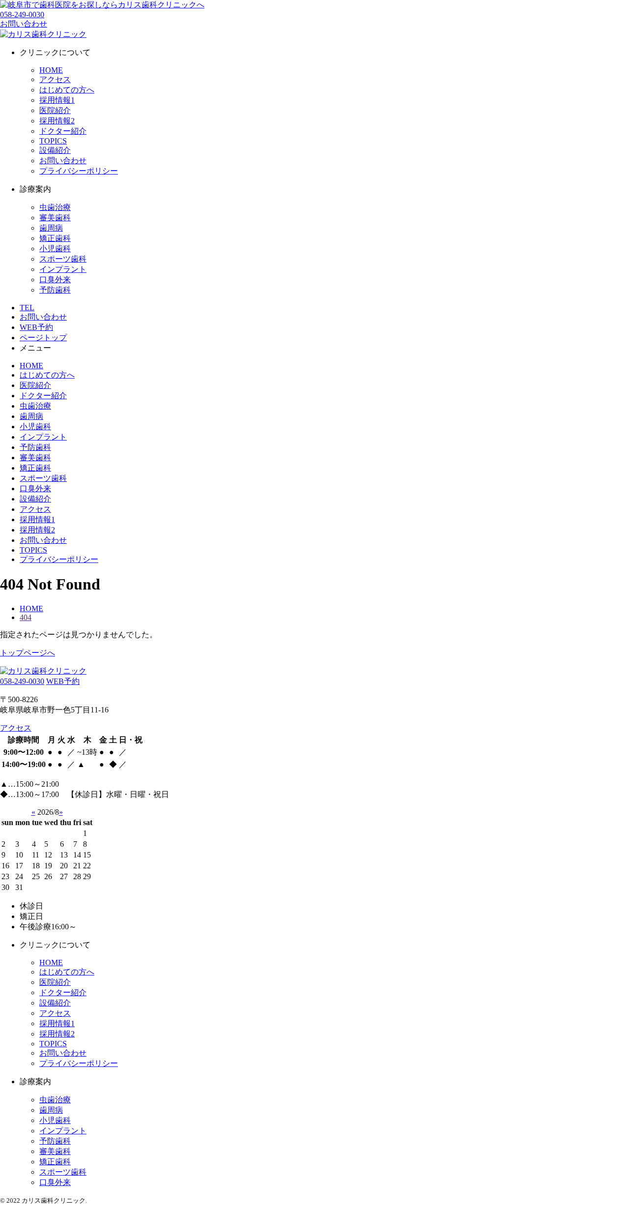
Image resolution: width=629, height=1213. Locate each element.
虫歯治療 (55, 207)
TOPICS (53, 141)
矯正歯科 (55, 238)
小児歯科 (55, 248)
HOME (51, 70)
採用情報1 (57, 100)
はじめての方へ (66, 90)
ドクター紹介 (62, 131)
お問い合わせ (62, 160)
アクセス (55, 79)
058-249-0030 (22, 14)
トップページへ (27, 653)
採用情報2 (57, 121)
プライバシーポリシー (78, 171)
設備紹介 (55, 150)
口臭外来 (55, 279)
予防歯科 (55, 290)
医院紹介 (55, 110)
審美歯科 (55, 217)
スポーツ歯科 (62, 259)
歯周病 (51, 228)
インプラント (62, 269)
